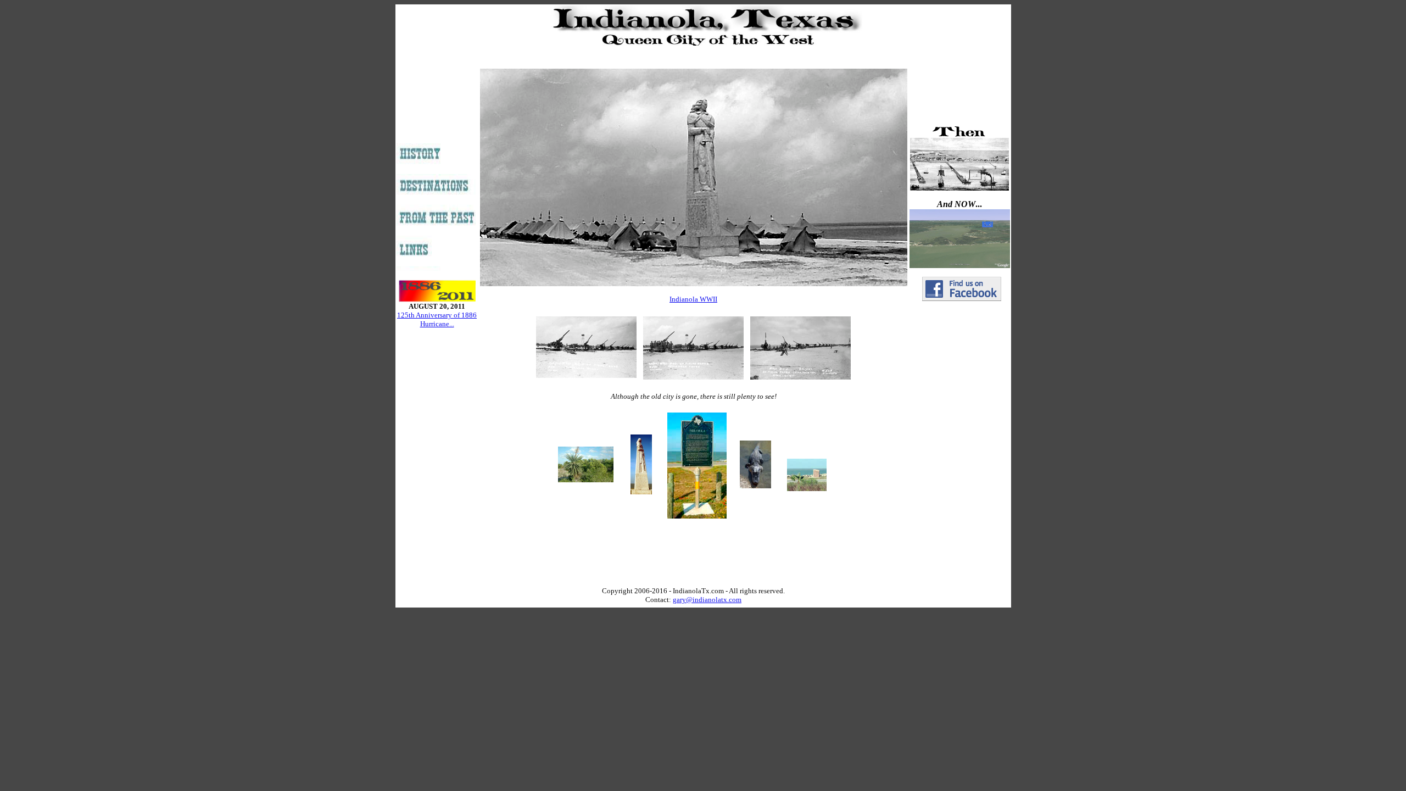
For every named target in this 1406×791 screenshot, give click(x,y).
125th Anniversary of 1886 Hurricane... (437, 319)
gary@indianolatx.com (707, 599)
